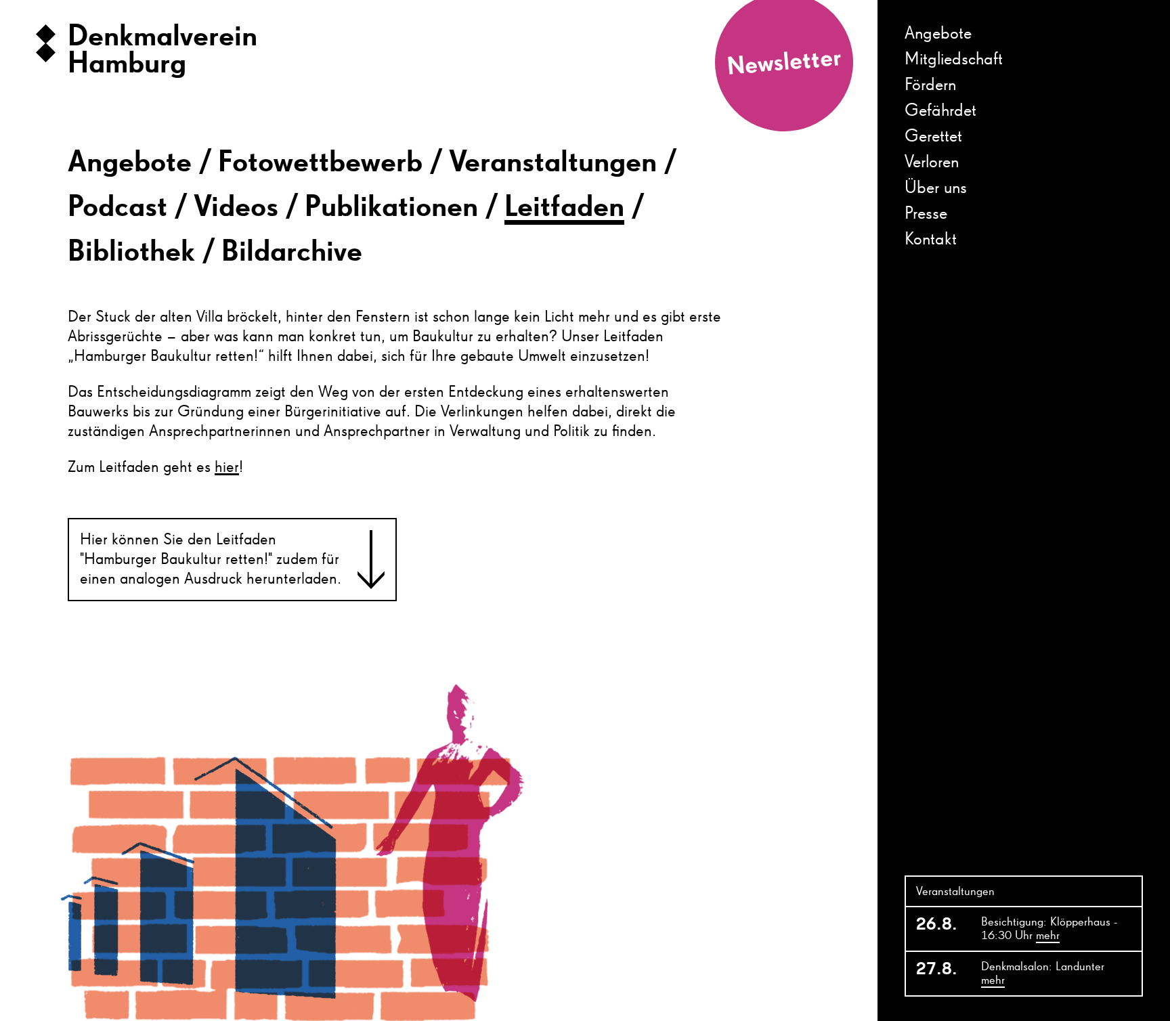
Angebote (130, 163)
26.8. (936, 925)
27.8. (936, 969)
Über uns (936, 188)
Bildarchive (291, 252)
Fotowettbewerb (320, 163)
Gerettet (933, 137)
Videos (236, 208)
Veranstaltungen (553, 163)
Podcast (117, 208)
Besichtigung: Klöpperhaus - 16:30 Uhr (1049, 929)
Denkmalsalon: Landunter (1042, 973)
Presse (926, 214)
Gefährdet (940, 111)
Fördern (930, 85)
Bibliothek (131, 252)
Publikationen (391, 208)
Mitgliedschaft (954, 59)
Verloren (932, 162)
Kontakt (931, 239)
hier (227, 467)
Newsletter (784, 63)
